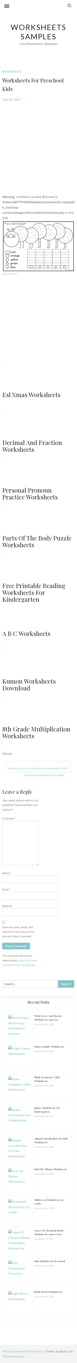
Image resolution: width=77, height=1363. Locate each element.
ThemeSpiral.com (13, 1356)
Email (6, 889)
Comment (9, 818)
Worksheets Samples (38, 32)
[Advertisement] (38, 145)
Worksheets (11, 71)
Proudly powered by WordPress (23, 1351)
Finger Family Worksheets (49, 1046)
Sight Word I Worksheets (48, 1291)
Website (7, 906)
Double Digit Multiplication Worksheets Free (38, 768)
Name (6, 873)
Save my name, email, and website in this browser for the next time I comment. (18, 932)
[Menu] (6, 6)
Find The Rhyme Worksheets (50, 1169)
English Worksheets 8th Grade (44, 775)
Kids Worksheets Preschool (49, 1261)
